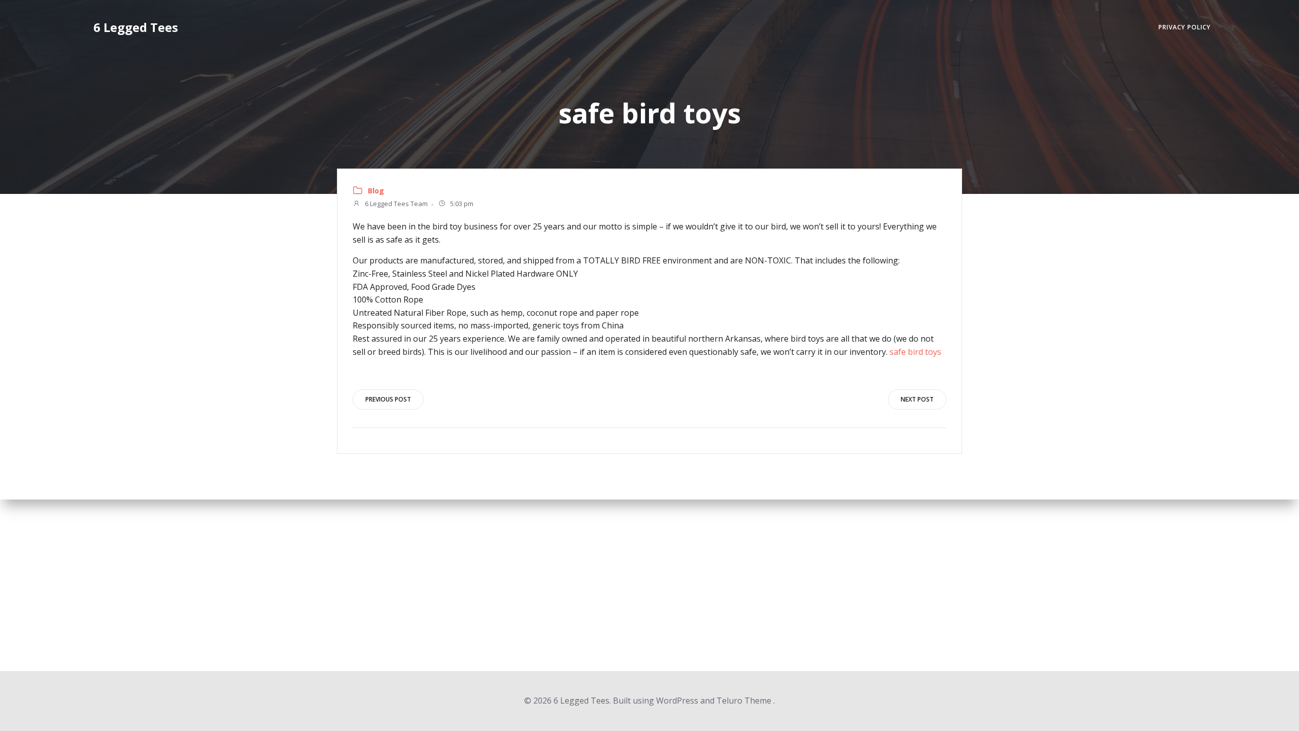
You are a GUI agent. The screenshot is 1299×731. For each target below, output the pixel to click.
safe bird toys (915, 351)
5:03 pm (461, 204)
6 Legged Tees (135, 27)
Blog (376, 190)
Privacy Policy (1184, 27)
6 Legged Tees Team (395, 204)
